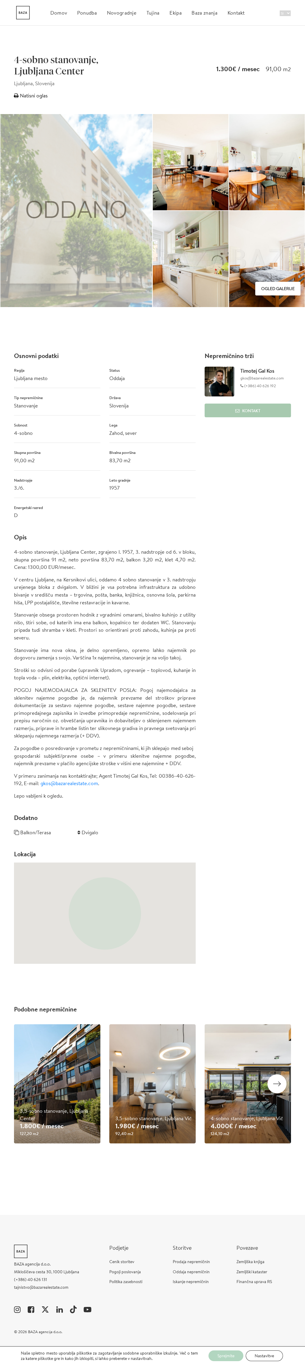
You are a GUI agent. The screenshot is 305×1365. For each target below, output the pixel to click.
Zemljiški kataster (251, 1272)
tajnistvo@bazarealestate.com (41, 1287)
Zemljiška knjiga (250, 1262)
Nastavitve (264, 1356)
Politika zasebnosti (125, 1282)
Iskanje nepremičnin (191, 1282)
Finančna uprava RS (254, 1282)
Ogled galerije (278, 289)
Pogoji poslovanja (125, 1272)
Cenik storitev (121, 1262)
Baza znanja (204, 12)
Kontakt (236, 12)
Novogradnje (122, 12)
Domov (58, 12)
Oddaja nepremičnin (191, 1272)
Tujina (153, 12)
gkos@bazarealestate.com (69, 783)
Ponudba (87, 12)
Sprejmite (225, 1356)
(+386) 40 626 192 (259, 386)
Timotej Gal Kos (257, 370)
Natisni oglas (33, 95)
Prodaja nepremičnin (191, 1262)
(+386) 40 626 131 (30, 1279)
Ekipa (175, 12)
